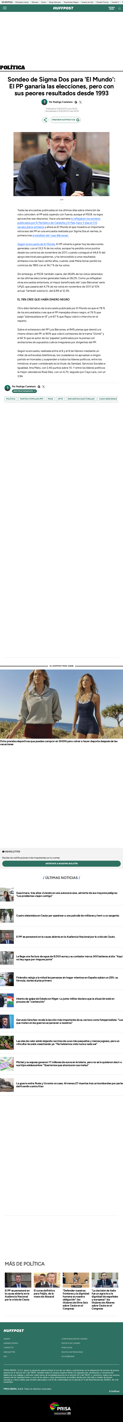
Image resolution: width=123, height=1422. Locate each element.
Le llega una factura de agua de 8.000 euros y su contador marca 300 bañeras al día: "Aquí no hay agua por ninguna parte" (69, 958)
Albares (35, 2)
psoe (50, 399)
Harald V (115, 2)
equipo (7, 1339)
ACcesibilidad (68, 1356)
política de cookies (71, 1343)
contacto (9, 1348)
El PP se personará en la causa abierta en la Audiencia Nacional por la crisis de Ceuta (65, 936)
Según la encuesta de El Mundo (36, 244)
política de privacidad (72, 1352)
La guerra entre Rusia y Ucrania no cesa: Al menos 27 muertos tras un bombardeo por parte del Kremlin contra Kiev (69, 1085)
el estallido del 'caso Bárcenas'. (50, 235)
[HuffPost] (14, 1330)
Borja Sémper (55, 2)
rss (5, 1356)
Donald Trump (102, 2)
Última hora (112, 8)
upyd (60, 399)
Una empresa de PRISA (61, 1406)
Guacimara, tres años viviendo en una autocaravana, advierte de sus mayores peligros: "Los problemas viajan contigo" (66, 894)
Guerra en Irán (87, 2)
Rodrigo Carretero (63, 102)
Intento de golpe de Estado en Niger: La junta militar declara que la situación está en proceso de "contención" (65, 1000)
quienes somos (11, 1343)
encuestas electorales (81, 399)
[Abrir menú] (5, 8)
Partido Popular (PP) (31, 399)
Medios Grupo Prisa (61, 1413)
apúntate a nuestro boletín (61, 863)
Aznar (43, 2)
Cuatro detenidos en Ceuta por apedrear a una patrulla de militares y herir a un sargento (67, 915)
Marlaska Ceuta (22, 2)
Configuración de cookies (74, 1339)
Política (12, 68)
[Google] (75, 102)
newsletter (9, 1352)
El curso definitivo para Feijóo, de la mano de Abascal (44, 1293)
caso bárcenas (108, 399)
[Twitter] (80, 102)
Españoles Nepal (71, 2)
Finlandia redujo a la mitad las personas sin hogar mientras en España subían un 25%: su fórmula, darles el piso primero (67, 979)
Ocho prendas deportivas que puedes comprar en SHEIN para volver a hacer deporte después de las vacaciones (58, 743)
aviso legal (67, 1348)
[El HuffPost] (63, 8)
